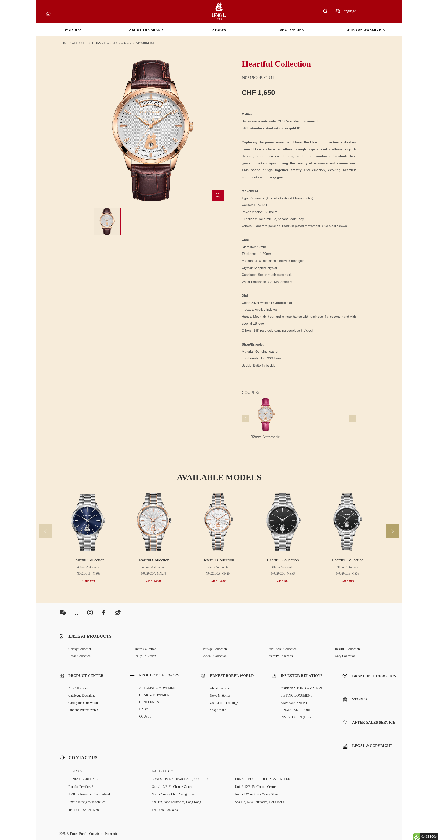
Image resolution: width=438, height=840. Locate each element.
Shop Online (218, 710)
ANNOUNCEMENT (294, 703)
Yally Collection (145, 656)
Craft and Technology (224, 703)
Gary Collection (345, 656)
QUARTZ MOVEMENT (155, 695)
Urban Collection (79, 656)
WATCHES (73, 29)
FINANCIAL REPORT (296, 710)
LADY (143, 709)
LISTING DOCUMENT (296, 695)
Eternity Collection (280, 656)
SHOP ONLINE (292, 29)
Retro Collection (145, 649)
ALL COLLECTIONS (86, 43)
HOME (64, 43)
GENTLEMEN (149, 702)
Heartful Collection (116, 43)
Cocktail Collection (214, 656)
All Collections (78, 688)
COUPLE (145, 716)
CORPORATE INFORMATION (301, 688)
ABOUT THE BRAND (146, 29)
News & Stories (220, 695)
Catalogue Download (81, 695)
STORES (219, 29)
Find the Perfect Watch (83, 710)
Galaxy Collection (80, 649)
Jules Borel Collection (282, 649)
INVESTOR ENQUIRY (296, 717)
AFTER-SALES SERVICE (365, 29)
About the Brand (220, 688)
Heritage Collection (214, 649)
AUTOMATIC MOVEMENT (158, 687)
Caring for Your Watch (83, 703)
